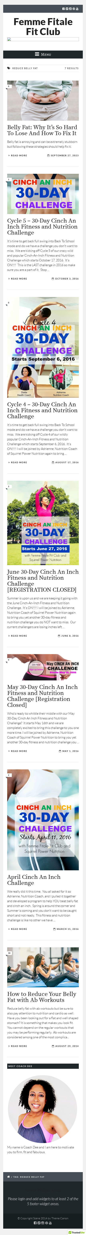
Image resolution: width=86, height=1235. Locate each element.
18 (9, 953)
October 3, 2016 (67, 278)
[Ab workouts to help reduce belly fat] (43, 967)
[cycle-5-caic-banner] (43, 194)
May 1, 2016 (70, 751)
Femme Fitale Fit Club (43, 26)
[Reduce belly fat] (43, 101)
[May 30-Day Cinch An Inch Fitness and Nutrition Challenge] (43, 667)
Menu (45, 54)
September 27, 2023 (65, 155)
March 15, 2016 (68, 929)
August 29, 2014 (67, 1046)
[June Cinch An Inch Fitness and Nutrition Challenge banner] (43, 523)
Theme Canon (59, 1218)
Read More (19, 155)
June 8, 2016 (70, 636)
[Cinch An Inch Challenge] (43, 819)
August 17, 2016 (67, 462)
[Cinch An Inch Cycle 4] (43, 347)
